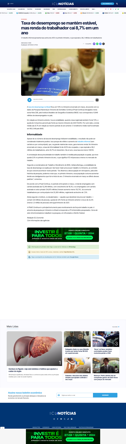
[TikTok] (115, 9)
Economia (38, 9)
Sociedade (47, 9)
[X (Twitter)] (113, 9)
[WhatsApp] (97, 44)
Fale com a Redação (70, 427)
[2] (77, 339)
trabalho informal (83, 141)
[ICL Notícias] (63, 3)
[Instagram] (105, 9)
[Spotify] (118, 9)
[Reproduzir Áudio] (29, 100)
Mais (93, 9)
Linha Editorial (56, 427)
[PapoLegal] (94, 44)
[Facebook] (108, 9)
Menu (11, 3)
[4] (77, 365)
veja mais (115, 326)
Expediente (46, 427)
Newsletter (36, 427)
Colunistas (21, 9)
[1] (34, 348)
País (54, 9)
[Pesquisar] (117, 3)
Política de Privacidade (86, 427)
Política (29, 9)
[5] (106, 365)
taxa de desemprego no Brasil (39, 107)
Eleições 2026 (11, 9)
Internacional (62, 9)
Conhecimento (73, 9)
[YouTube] (110, 9)
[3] (106, 339)
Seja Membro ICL (107, 3)
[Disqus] (63, 287)
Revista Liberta (84, 9)
